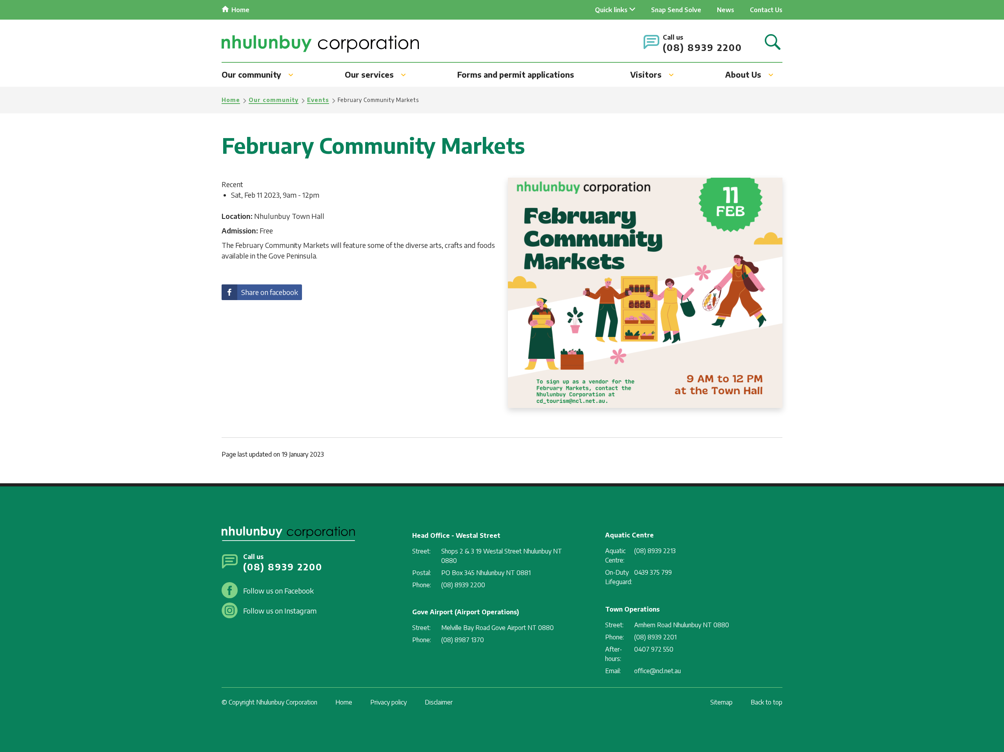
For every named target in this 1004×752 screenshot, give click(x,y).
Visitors (646, 74)
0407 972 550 (653, 649)
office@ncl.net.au (657, 671)
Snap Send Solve (676, 10)
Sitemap (721, 702)
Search (772, 42)
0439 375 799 (653, 572)
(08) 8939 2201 (655, 637)
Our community (251, 74)
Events (318, 100)
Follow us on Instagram (279, 610)
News (725, 10)
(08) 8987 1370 (462, 640)
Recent (232, 184)
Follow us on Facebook (278, 590)
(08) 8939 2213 (655, 551)
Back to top (766, 702)
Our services (369, 74)
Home (240, 10)
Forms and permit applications (515, 74)
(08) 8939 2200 (702, 47)
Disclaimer (439, 702)
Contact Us (766, 10)
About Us (743, 74)
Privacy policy (388, 702)
